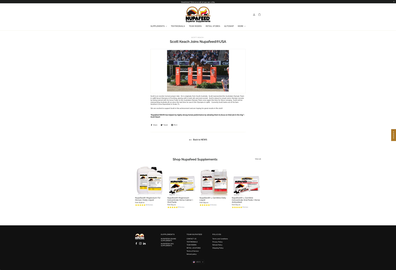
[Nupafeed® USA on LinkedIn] (144, 243)
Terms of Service (193, 251)
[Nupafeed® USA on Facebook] (136, 243)
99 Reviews (181, 207)
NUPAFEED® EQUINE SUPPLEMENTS (168, 239)
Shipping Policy (218, 248)
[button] (393, 135)
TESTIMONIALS (178, 26)
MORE (241, 26)
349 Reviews (149, 205)
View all (258, 159)
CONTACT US (191, 239)
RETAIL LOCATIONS (194, 248)
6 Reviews (245, 207)
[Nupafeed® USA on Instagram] (140, 243)
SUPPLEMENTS (158, 26)
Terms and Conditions (220, 239)
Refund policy (192, 254)
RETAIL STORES (213, 26)
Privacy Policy (217, 242)
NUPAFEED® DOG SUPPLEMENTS (167, 244)
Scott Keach (197, 37)
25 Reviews (213, 205)
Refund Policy (217, 245)
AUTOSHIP (229, 26)
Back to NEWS (200, 139)
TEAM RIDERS (195, 26)
